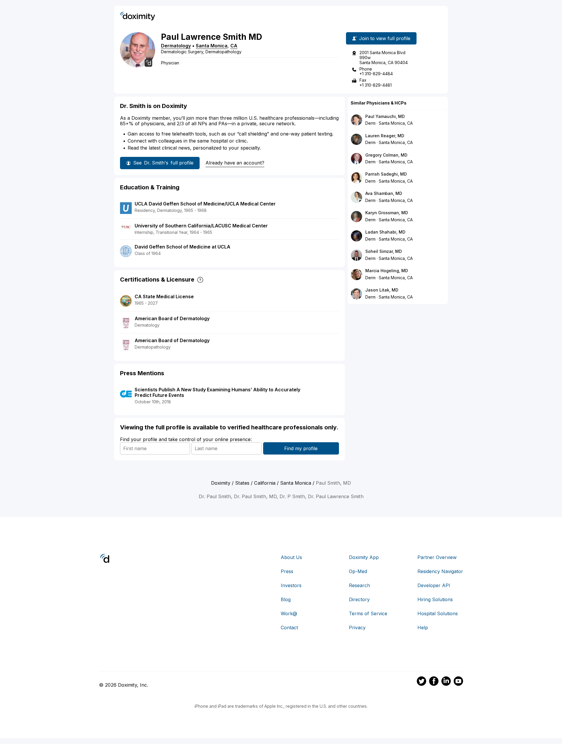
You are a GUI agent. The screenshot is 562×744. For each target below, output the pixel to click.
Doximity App (364, 557)
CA (233, 46)
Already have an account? (234, 163)
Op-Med (358, 571)
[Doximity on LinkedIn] (446, 682)
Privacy (357, 627)
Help (422, 627)
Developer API (433, 585)
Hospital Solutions (437, 613)
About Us (291, 557)
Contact (289, 627)
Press (287, 571)
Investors (291, 585)
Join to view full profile (384, 38)
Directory (359, 599)
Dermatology (176, 46)
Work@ (289, 613)
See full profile (163, 163)
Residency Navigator (440, 571)
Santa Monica (211, 46)
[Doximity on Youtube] (458, 682)
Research (359, 585)
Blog (286, 599)
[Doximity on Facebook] (433, 682)
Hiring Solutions (435, 599)
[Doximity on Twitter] (421, 682)
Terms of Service (368, 613)
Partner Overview (437, 557)
